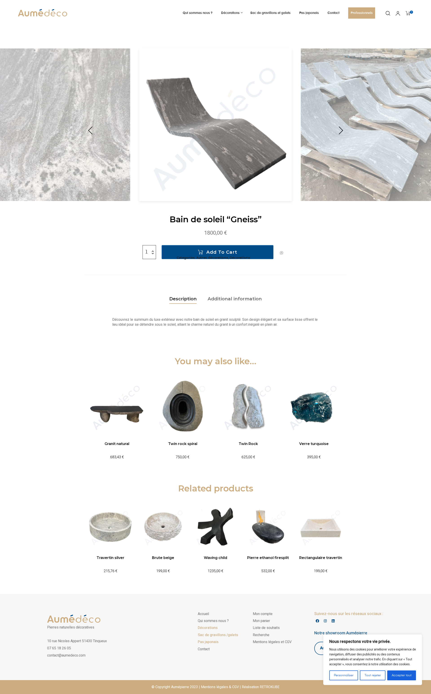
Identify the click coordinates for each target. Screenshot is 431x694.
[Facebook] (317, 621)
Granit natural (117, 444)
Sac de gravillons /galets (218, 635)
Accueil (203, 614)
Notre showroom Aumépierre (340, 633)
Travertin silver (110, 558)
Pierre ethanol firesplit (268, 558)
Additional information (235, 298)
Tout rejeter (373, 675)
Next (340, 130)
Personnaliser (344, 675)
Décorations (230, 13)
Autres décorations (212, 258)
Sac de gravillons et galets (270, 13)
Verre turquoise (314, 444)
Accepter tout (401, 675)
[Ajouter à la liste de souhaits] (281, 252)
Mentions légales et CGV (272, 642)
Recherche (261, 635)
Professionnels (362, 13)
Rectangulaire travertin (320, 558)
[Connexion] (398, 14)
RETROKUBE (269, 687)
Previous (90, 130)
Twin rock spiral (182, 444)
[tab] (183, 299)
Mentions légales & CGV (220, 687)
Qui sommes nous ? (197, 13)
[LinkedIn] (333, 621)
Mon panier (261, 621)
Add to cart (221, 252)
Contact (333, 13)
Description (183, 298)
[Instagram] (325, 621)
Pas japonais (309, 13)
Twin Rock (248, 444)
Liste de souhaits (266, 628)
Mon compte (263, 614)
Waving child (215, 558)
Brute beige (163, 558)
